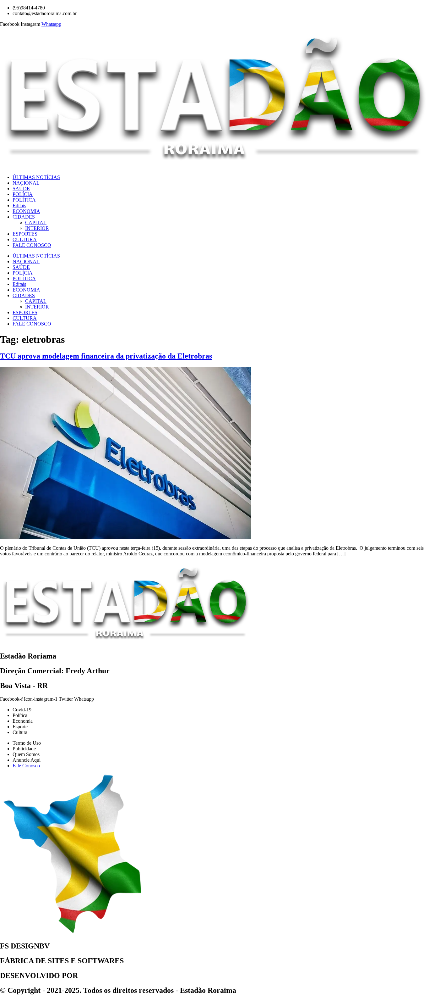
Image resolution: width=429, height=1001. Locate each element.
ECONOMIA (26, 211)
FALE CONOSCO (32, 245)
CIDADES (24, 217)
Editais (19, 205)
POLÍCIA (23, 194)
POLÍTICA (24, 200)
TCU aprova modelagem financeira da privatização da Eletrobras (106, 356)
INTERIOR (37, 228)
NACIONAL (26, 183)
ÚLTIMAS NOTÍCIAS (36, 177)
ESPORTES (25, 233)
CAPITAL (35, 222)
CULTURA (25, 239)
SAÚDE (21, 188)
